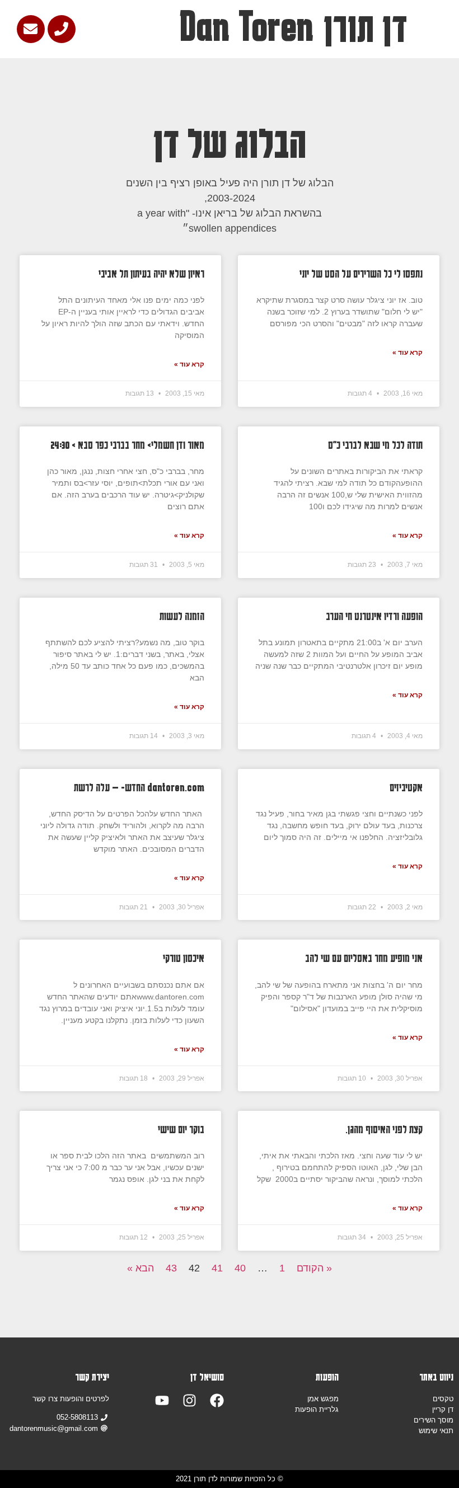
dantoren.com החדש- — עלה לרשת (139, 787)
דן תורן (365, 27)
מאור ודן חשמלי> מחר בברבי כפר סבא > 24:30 (127, 444)
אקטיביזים (406, 787)
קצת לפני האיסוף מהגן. (384, 1129)
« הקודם (314, 1268)
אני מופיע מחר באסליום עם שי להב (364, 958)
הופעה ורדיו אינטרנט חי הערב (374, 616)
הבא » (140, 1268)
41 (217, 1268)
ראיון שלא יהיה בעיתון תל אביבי (151, 273)
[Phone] (62, 29)
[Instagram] (189, 1400)
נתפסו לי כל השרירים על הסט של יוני (361, 273)
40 (240, 1268)
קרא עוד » (407, 352)
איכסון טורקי (183, 958)
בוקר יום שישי (181, 1129)
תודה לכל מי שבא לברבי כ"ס (375, 444)
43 (171, 1268)
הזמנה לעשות (182, 616)
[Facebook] (217, 1400)
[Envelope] (31, 29)
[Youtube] (162, 1400)
